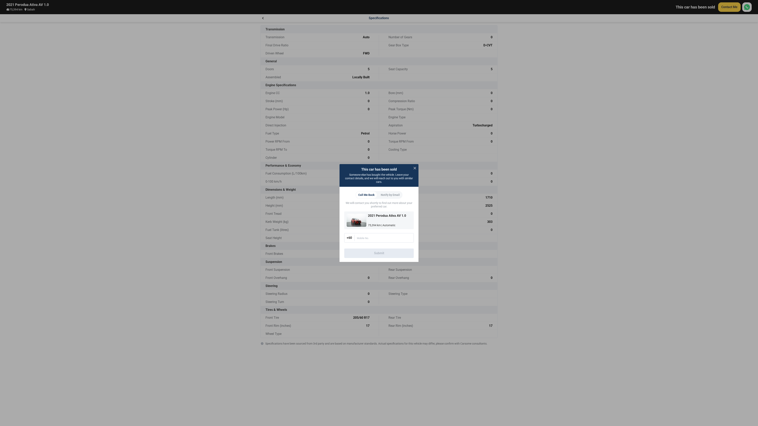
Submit (379, 253)
